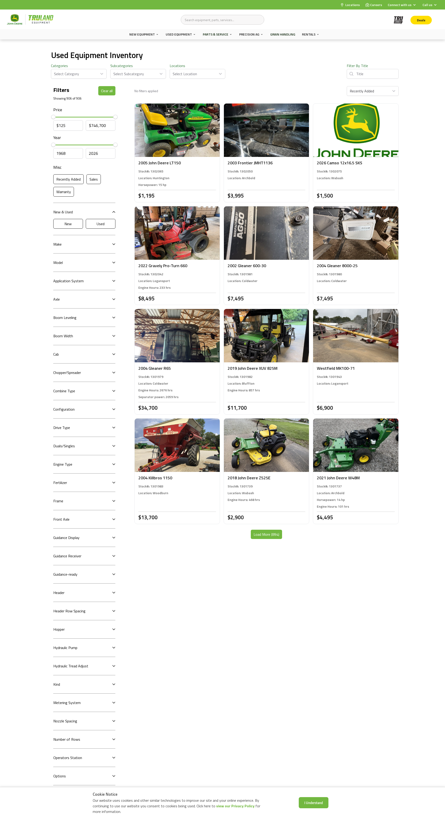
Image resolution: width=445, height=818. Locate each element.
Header (58, 592)
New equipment (142, 34)
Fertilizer (60, 482)
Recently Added (68, 179)
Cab (56, 354)
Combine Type (64, 391)
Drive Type (61, 427)
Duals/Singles (64, 446)
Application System (68, 281)
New (68, 224)
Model (58, 262)
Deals (421, 20)
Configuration (64, 409)
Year (57, 137)
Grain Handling (282, 34)
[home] (30, 19)
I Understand (313, 802)
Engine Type (62, 464)
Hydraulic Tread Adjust (70, 666)
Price (57, 110)
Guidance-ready (65, 574)
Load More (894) (266, 534)
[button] (402, 4)
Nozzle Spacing (65, 721)
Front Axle (61, 519)
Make (57, 244)
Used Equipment (179, 34)
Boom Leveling (64, 317)
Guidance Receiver (67, 556)
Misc (57, 167)
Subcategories (121, 65)
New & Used (63, 212)
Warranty (63, 192)
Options (59, 776)
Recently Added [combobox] (362, 91)
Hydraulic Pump (65, 647)
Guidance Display (66, 537)
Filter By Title (357, 65)
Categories (59, 65)
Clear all (107, 91)
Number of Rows (66, 739)
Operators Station (67, 757)
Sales (93, 179)
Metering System (67, 702)
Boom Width (63, 336)
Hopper (59, 629)
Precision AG (249, 34)
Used (101, 224)
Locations (177, 65)
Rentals (308, 34)
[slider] (53, 117)
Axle (56, 299)
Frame (58, 501)
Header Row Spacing (69, 611)
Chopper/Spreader (67, 372)
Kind (56, 684)
